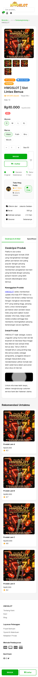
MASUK (16, 156)
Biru (25, 134)
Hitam (8, 134)
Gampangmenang (21, 20)
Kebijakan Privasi (10, 636)
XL (24, 123)
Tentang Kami (8, 610)
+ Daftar (16, 164)
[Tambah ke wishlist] (31, 160)
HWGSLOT (9, 292)
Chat (28, 190)
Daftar (29, 672)
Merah (8, 140)
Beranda (5, 20)
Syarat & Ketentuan (11, 632)
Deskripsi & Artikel (12, 239)
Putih (17, 134)
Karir (5, 614)
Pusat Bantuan (9, 629)
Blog (5, 617)
